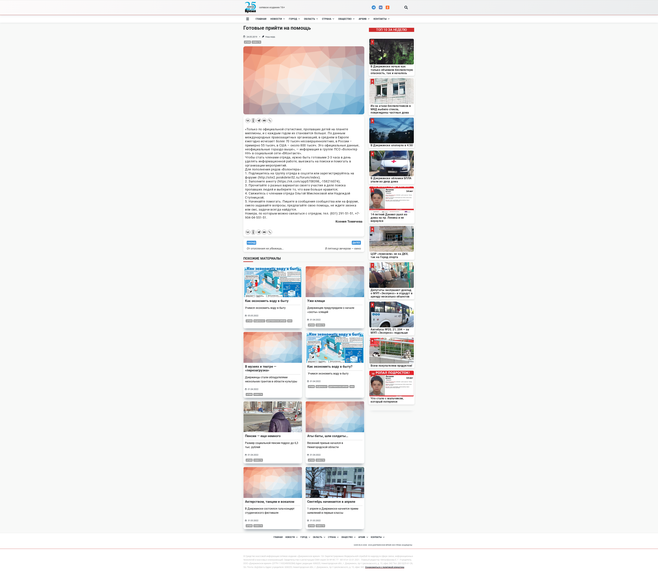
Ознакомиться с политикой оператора (384, 567)
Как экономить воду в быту (267, 301)
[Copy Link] (269, 120)
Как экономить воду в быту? (329, 366)
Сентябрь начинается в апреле (331, 502)
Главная (261, 18)
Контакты (380, 18)
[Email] (264, 120)
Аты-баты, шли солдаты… (327, 436)
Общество (345, 18)
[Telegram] (258, 120)
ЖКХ (290, 321)
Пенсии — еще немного (263, 436)
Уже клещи (316, 301)
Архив (363, 18)
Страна (326, 18)
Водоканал (259, 321)
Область (309, 18)
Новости (276, 18)
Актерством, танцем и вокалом (269, 502)
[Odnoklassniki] (253, 120)
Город (293, 18)
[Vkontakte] (247, 120)
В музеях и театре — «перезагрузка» (260, 368)
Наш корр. (270, 37)
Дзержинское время (276, 321)
